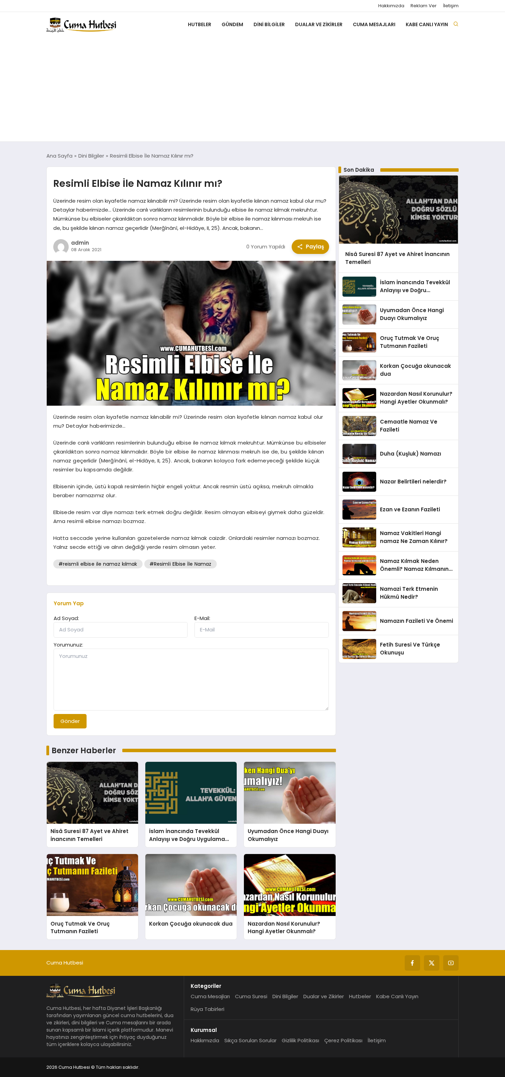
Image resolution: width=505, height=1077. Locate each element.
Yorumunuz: (68, 644)
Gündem (232, 24)
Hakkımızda (391, 6)
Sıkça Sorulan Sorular (250, 1040)
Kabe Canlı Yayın (427, 24)
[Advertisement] (252, 90)
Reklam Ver (424, 6)
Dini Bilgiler (269, 24)
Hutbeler (199, 24)
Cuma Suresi (251, 996)
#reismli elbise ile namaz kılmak (97, 564)
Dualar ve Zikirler (319, 24)
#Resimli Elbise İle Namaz (180, 564)
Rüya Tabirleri (207, 1009)
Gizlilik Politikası (300, 1040)
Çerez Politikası (343, 1040)
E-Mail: (202, 618)
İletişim (451, 6)
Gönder (70, 721)
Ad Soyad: (66, 618)
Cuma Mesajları (374, 24)
